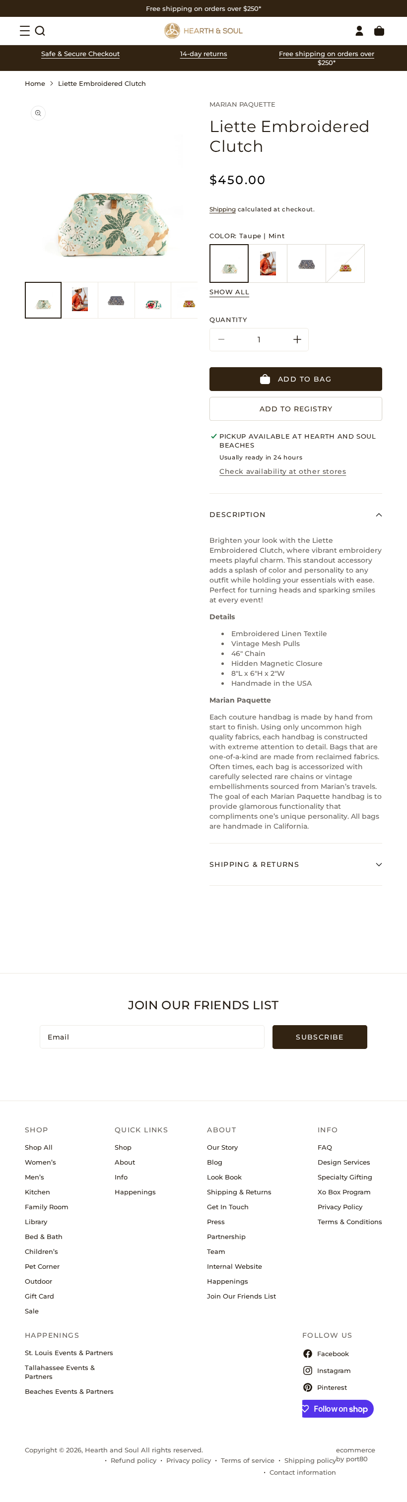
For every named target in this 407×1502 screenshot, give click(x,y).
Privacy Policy (340, 1207)
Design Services (344, 1162)
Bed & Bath (44, 1237)
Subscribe (320, 1037)
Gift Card (39, 1296)
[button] (40, 31)
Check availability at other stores (282, 471)
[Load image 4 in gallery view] (153, 300)
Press (216, 1222)
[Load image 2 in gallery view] (80, 300)
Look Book (224, 1177)
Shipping (222, 209)
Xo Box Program (344, 1192)
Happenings (135, 1192)
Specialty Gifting (345, 1177)
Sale (32, 1311)
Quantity (228, 320)
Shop (123, 1147)
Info (121, 1177)
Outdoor (38, 1281)
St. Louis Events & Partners (69, 1353)
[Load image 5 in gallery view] (189, 300)
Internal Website (234, 1266)
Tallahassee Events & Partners (60, 1372)
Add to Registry (296, 408)
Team (216, 1251)
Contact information (303, 1472)
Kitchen (37, 1192)
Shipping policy (310, 1460)
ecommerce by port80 (355, 1454)
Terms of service (247, 1460)
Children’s (41, 1251)
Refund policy (133, 1460)
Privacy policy (188, 1460)
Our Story (222, 1147)
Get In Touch (228, 1207)
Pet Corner (42, 1266)
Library (36, 1222)
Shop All (39, 1147)
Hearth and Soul (112, 1450)
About (125, 1162)
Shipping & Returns (239, 1192)
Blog (214, 1162)
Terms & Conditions (350, 1222)
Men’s (34, 1177)
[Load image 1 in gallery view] (43, 300)
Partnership (226, 1237)
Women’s (40, 1162)
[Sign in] (359, 31)
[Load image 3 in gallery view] (116, 300)
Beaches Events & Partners (69, 1391)
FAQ (325, 1147)
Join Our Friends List (241, 1296)
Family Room (46, 1207)
